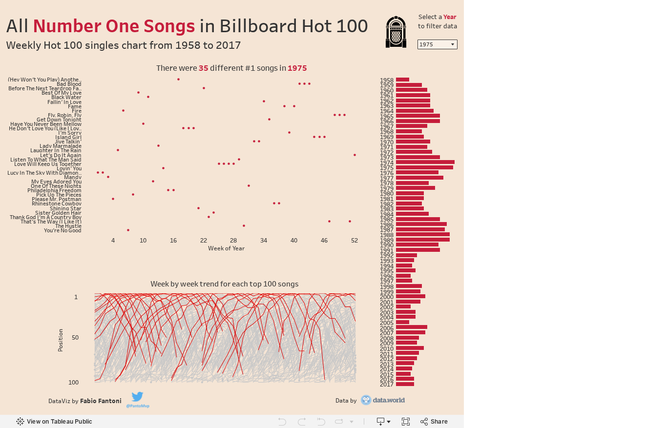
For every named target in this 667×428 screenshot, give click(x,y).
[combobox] (437, 44)
